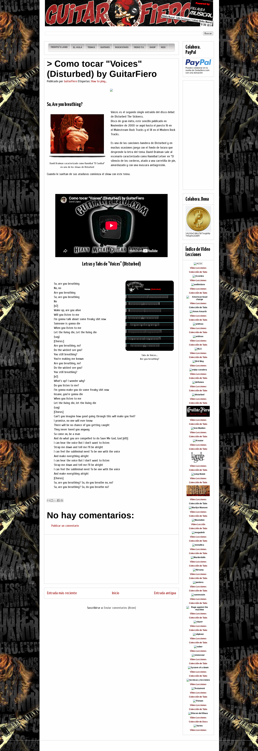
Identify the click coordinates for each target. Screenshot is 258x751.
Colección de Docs (198, 721)
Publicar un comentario (65, 526)
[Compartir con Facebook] (58, 500)
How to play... (99, 81)
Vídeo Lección (198, 524)
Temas (91, 47)
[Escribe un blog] (52, 500)
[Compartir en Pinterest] (62, 500)
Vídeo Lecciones (198, 268)
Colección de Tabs (198, 272)
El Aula (77, 47)
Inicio (115, 593)
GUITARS (105, 47)
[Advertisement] (111, 559)
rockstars (121, 47)
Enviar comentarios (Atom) (120, 608)
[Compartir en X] (55, 500)
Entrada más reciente (62, 593)
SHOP (153, 47)
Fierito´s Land (59, 47)
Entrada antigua (165, 593)
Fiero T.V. (139, 47)
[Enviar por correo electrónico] (48, 500)
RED (163, 47)
